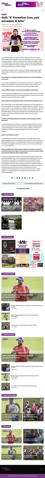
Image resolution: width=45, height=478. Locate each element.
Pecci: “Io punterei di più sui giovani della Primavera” (32, 207)
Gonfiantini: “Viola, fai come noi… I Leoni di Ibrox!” (10, 207)
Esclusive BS (4, 14)
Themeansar (34, 475)
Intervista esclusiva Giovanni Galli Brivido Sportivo (12, 26)
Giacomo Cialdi (24, 188)
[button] (42, 410)
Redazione (26, 209)
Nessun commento (18, 24)
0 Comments (16, 299)
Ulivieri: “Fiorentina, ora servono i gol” (9, 225)
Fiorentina (5, 278)
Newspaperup (28, 475)
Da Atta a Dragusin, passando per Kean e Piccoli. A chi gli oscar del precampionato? (9, 458)
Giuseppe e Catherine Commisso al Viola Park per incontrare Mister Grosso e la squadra (30, 441)
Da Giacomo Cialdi (4, 24)
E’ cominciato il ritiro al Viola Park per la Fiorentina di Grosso (24, 325)
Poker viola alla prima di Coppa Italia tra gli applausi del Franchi (17, 296)
